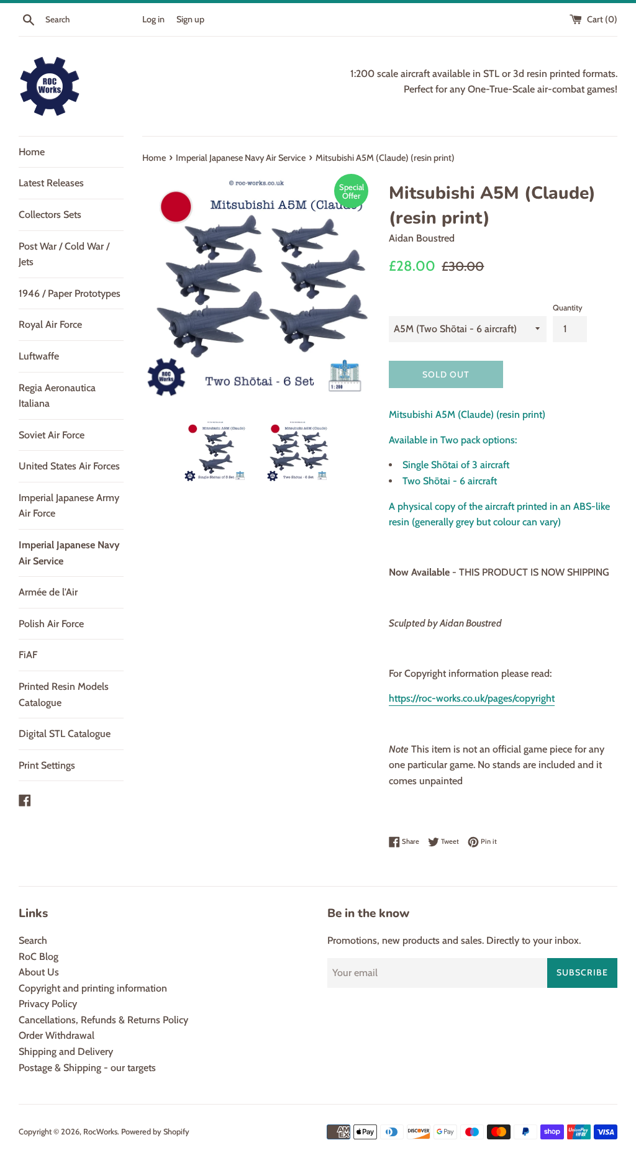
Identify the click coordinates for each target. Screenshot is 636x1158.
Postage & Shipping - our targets (87, 1068)
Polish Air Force (51, 624)
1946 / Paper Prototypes (69, 293)
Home (32, 152)
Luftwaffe (39, 356)
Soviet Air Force (51, 435)
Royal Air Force (50, 324)
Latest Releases (51, 183)
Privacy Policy (48, 1004)
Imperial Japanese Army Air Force (69, 506)
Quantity (568, 307)
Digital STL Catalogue (65, 734)
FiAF (28, 655)
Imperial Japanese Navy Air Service (69, 553)
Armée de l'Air (48, 592)
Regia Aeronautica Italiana (57, 396)
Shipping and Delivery (66, 1051)
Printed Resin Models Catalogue (64, 694)
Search (33, 940)
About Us (39, 972)
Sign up (190, 19)
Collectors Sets (50, 214)
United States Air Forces (69, 466)
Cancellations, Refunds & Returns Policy (103, 1020)
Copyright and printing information (93, 988)
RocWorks (100, 1131)
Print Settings (47, 765)
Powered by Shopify (155, 1131)
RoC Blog (38, 956)
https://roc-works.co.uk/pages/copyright (472, 698)
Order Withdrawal (56, 1035)
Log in (153, 19)
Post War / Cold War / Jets (64, 254)
